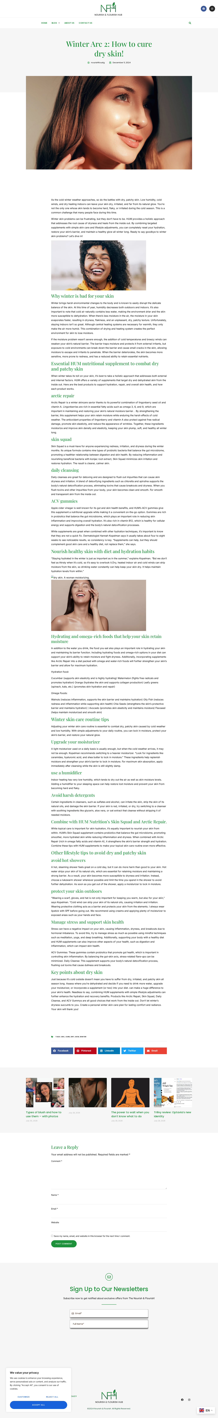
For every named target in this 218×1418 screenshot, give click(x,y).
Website (55, 1222)
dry (72, 1037)
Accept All (38, 1405)
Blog (54, 23)
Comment (56, 1161)
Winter (83, 1037)
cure (68, 1037)
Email (54, 1208)
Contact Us (85, 23)
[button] (190, 23)
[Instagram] (212, 9)
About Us (69, 23)
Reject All (52, 1397)
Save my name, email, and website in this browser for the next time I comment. (92, 1236)
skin (77, 1037)
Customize (24, 1397)
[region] (38, 1390)
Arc (63, 1037)
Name (55, 1195)
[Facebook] (204, 9)
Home (44, 23)
